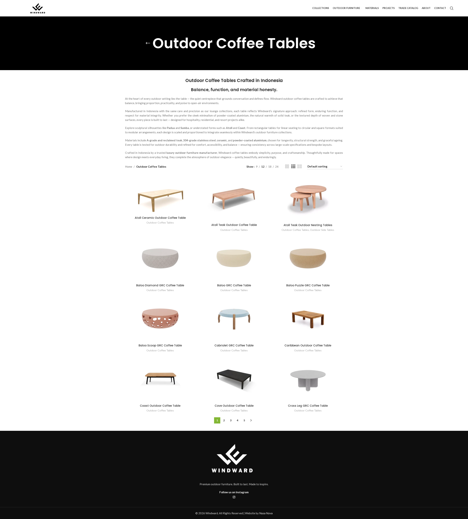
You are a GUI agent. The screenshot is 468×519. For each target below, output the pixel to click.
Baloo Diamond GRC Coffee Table (160, 285)
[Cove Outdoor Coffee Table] (234, 378)
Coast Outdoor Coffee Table (160, 406)
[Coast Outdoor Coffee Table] (160, 378)
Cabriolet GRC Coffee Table (234, 345)
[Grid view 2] (287, 166)
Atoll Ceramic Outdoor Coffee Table (160, 218)
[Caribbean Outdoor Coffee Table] (308, 318)
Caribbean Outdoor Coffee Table (307, 345)
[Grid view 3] (293, 166)
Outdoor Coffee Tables (160, 222)
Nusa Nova (266, 513)
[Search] (451, 8)
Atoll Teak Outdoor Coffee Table (234, 225)
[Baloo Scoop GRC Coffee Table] (160, 318)
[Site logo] (38, 7)
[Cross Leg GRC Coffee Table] (308, 378)
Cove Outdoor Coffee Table (234, 406)
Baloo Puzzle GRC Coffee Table (308, 285)
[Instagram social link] (233, 497)
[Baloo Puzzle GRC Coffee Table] (308, 258)
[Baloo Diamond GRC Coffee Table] (160, 258)
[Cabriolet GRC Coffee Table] (234, 318)
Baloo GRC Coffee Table (234, 285)
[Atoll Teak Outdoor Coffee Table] (234, 198)
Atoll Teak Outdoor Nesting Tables (308, 225)
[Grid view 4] (299, 166)
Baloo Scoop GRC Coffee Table (160, 345)
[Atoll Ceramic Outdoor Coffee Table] (160, 194)
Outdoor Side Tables (322, 229)
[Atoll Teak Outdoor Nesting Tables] (308, 198)
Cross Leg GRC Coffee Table (308, 406)
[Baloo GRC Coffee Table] (234, 258)
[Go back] (147, 43)
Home (128, 166)
